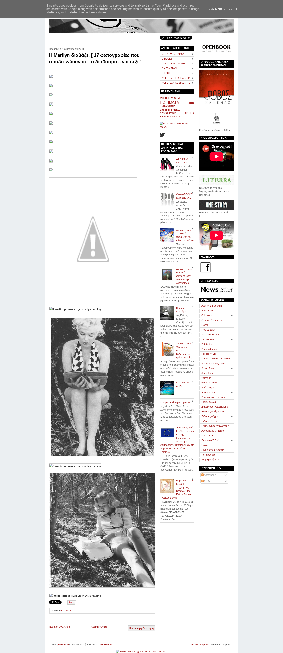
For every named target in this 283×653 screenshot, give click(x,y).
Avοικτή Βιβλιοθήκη (211, 305)
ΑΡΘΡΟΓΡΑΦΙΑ (168, 113)
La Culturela (207, 339)
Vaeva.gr (206, 378)
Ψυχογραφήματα (210, 459)
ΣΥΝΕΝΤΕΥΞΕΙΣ (170, 109)
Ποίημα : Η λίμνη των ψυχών (175, 402)
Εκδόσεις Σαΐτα (209, 421)
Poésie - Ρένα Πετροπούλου (216, 358)
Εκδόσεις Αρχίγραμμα (212, 411)
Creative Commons (211, 320)
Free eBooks (208, 330)
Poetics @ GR (208, 354)
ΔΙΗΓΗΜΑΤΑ (170, 98)
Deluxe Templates (200, 644)
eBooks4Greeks (209, 382)
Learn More (217, 8)
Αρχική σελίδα (99, 626)
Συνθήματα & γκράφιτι (212, 450)
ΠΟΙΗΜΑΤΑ (169, 102)
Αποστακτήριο (208, 392)
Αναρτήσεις (210, 475)
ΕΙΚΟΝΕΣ (66, 610)
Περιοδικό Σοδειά (210, 440)
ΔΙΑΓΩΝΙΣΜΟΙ (169, 68)
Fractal (204, 325)
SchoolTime (207, 368)
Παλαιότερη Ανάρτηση (141, 628)
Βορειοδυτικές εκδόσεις (213, 397)
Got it (233, 8)
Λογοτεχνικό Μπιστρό (212, 430)
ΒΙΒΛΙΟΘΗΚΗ (176, 117)
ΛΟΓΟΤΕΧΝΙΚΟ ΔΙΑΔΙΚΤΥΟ (176, 83)
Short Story (207, 373)
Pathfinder (206, 344)
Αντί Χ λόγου (208, 387)
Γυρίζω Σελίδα (208, 402)
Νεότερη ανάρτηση (59, 626)
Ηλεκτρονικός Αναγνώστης (215, 426)
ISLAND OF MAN (210, 334)
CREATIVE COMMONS (174, 54)
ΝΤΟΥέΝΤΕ (207, 435)
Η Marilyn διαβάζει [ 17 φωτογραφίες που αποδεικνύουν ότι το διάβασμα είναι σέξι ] (95, 58)
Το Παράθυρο (208, 454)
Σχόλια (207, 481)
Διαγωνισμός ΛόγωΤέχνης (214, 406)
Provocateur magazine (213, 363)
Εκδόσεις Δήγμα (209, 416)
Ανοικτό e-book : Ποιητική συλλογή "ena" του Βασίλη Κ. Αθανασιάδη (184, 276)
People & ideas (209, 349)
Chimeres (206, 315)
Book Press (207, 310)
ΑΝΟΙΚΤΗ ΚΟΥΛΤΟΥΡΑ (174, 63)
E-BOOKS (167, 58)
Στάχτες (205, 445)
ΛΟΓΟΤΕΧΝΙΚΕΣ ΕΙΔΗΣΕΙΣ (176, 78)
